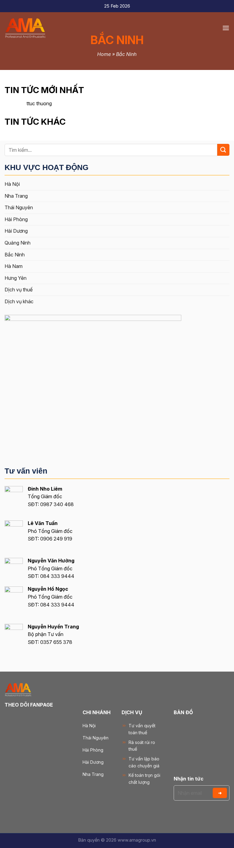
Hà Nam (14, 266)
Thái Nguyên (19, 207)
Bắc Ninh (15, 255)
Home (104, 54)
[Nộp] (223, 150)
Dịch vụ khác (19, 301)
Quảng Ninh (17, 243)
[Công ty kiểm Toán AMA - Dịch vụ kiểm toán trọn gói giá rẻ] (35, 28)
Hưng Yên (16, 278)
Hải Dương (16, 231)
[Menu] (225, 27)
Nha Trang (16, 196)
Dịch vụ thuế (19, 290)
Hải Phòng (16, 219)
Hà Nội (12, 184)
